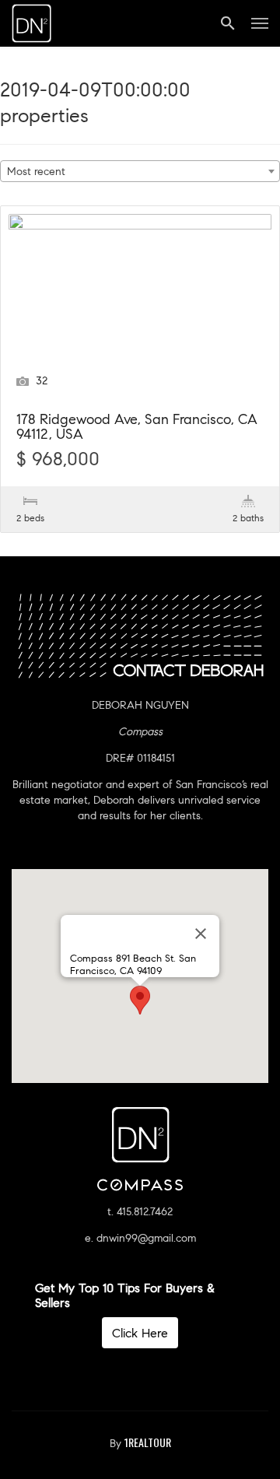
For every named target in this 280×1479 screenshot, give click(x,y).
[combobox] (140, 171)
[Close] (200, 933)
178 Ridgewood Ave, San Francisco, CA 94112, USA (136, 427)
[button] (140, 1000)
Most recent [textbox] (36, 171)
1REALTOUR (147, 1442)
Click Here (140, 1333)
